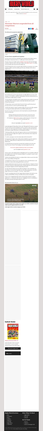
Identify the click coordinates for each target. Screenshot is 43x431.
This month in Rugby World (13, 348)
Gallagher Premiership (24, 61)
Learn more (25, 13)
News (9, 21)
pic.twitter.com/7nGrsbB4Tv (28, 147)
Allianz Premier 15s (29, 63)
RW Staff (6, 28)
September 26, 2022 (28, 123)
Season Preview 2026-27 (11, 340)
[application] (21, 193)
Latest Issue (10, 322)
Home (6, 21)
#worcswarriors (13, 147)
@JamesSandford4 (19, 147)
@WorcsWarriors (17, 117)
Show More (9, 353)
